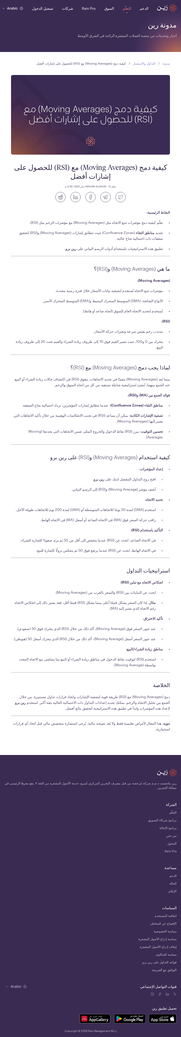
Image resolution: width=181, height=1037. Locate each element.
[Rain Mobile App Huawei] (94, 1019)
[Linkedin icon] (168, 994)
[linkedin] (75, 197)
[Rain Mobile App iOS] (163, 1019)
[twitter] (120, 197)
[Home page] (167, 8)
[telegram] (105, 197)
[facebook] (90, 197)
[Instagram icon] (153, 994)
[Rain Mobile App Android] (129, 1019)
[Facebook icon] (160, 994)
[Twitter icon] (175, 994)
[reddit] (60, 197)
